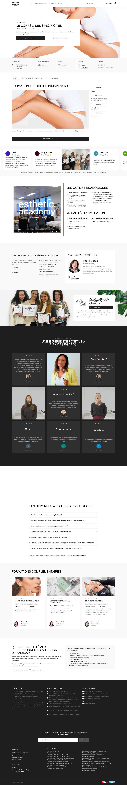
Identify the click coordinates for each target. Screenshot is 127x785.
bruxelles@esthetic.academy (100, 98)
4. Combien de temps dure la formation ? (50, 531)
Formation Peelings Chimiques (90, 753)
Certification (39, 78)
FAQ (47, 78)
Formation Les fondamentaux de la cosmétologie (59, 763)
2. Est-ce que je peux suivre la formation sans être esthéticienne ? (57, 520)
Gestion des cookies (17, 755)
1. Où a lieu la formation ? (45, 515)
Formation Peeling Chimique (89, 768)
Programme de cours (27, 78)
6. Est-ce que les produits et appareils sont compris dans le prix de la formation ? (61, 542)
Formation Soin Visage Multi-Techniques (57, 760)
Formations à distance (56, 3)
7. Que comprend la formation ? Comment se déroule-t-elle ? (55, 548)
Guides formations (16, 759)
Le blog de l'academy (17, 757)
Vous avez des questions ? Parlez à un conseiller (29, 670)
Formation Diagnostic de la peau (55, 765)
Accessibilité (54, 78)
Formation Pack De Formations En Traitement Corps (60, 758)
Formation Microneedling (88, 770)
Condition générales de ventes (20, 752)
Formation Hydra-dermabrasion (55, 753)
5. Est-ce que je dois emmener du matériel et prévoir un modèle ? (48, 537)
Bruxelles (108, 3)
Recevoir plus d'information (62, 38)
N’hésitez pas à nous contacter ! (76, 555)
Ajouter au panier (31, 38)
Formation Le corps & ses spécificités (56, 767)
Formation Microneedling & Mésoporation (93, 754)
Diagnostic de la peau (94, 601)
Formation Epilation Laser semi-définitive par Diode (95, 761)
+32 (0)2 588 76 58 (98, 100)
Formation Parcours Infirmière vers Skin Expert (94, 767)
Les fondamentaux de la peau (27, 601)
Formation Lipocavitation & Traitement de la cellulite (95, 758)
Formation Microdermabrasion (55, 768)
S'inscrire (84, 739)
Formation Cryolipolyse (88, 756)
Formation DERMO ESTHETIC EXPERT (57, 754)
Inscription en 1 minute (49, 138)
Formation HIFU (86, 760)
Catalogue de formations (39, 3)
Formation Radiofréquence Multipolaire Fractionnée (95, 751)
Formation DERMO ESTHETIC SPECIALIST (58, 756)
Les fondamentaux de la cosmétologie (60, 602)
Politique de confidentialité (19, 754)
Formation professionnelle (21, 598)
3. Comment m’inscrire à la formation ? (49, 526)
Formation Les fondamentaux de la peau (57, 761)
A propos (15, 78)
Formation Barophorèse (53, 751)
